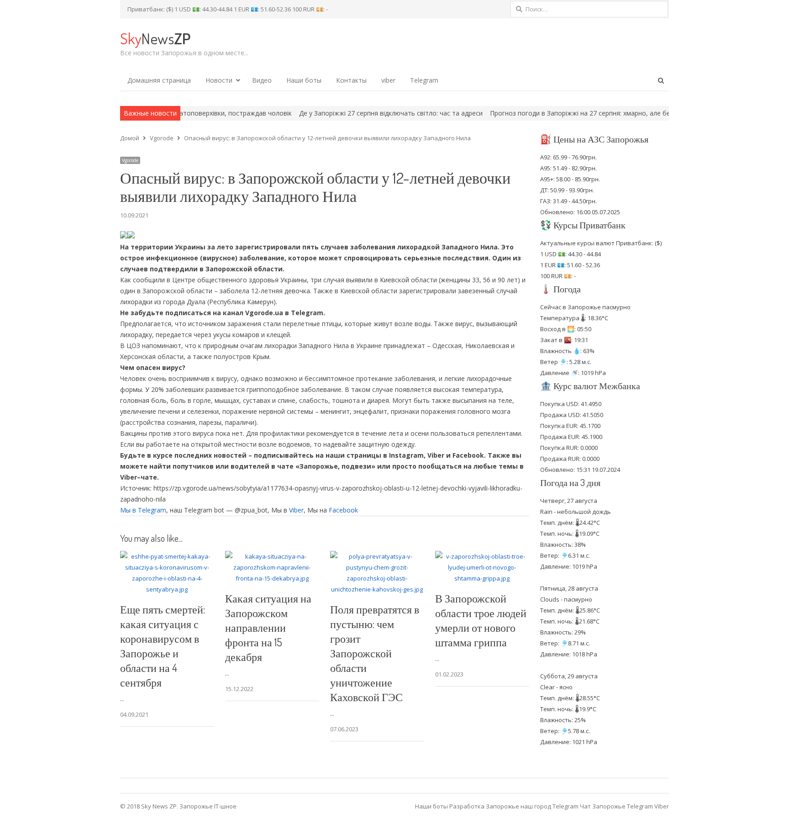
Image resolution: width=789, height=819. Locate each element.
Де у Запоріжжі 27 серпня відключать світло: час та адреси (360, 113)
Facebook (343, 510)
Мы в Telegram (143, 510)
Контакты (351, 80)
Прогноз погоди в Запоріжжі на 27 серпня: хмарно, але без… (553, 113)
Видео (262, 80)
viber (388, 80)
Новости (218, 80)
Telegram (424, 80)
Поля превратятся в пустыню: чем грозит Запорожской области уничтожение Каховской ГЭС (374, 653)
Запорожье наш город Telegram (532, 806)
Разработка (467, 806)
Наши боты (303, 80)
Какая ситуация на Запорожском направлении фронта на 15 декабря (268, 627)
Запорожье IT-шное (208, 806)
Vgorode (130, 160)
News (155, 38)
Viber (296, 510)
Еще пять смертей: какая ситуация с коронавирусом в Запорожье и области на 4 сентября (162, 645)
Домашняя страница (159, 80)
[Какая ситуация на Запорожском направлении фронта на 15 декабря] (272, 556)
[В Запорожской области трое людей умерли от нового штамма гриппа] (482, 556)
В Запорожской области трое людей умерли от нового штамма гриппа (480, 620)
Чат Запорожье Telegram (616, 806)
